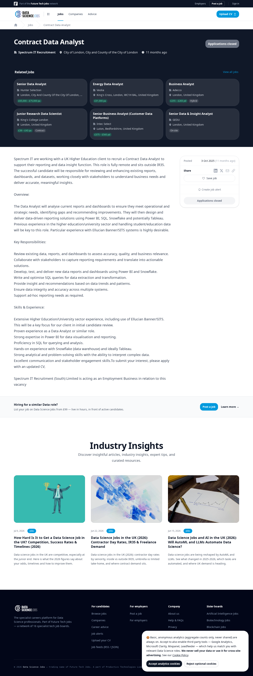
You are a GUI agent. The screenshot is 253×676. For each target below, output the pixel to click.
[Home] (16, 25)
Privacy (172, 627)
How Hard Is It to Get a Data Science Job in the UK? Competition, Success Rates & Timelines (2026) (49, 542)
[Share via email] (227, 171)
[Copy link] (233, 171)
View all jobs (230, 72)
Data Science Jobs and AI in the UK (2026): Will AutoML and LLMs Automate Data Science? (202, 542)
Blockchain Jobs (216, 627)
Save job (212, 178)
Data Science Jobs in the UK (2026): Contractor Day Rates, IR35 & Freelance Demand (123, 542)
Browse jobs (98, 613)
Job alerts (97, 633)
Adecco (177, 90)
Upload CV (225, 14)
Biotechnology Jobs (218, 620)
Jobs (60, 14)
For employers (138, 620)
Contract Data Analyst (57, 25)
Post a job (217, 3)
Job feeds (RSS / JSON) (105, 647)
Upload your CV (101, 640)
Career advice (100, 627)
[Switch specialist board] (48, 14)
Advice (92, 14)
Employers (200, 3)
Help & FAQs (176, 620)
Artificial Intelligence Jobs (222, 613)
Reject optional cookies (201, 663)
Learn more (230, 406)
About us (173, 613)
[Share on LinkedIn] (215, 171)
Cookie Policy (180, 655)
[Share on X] (221, 171)
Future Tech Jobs (40, 3)
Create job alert (211, 189)
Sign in (235, 3)
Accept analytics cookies (164, 663)
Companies (76, 14)
